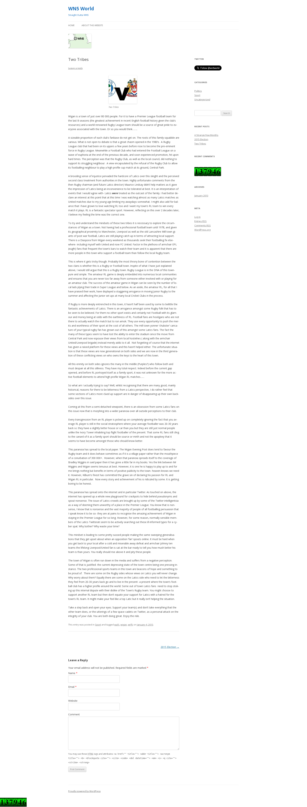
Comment (74, 714)
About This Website (92, 25)
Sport (98, 624)
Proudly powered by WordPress (84, 791)
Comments (202, 225)
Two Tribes (200, 143)
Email (72, 686)
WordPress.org (202, 229)
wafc (116, 624)
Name (72, 673)
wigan (123, 624)
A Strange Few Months (206, 135)
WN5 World (81, 8)
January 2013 (201, 195)
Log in (197, 217)
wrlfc (130, 624)
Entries (200, 221)
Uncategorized (202, 99)
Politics (198, 91)
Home (71, 25)
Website (72, 700)
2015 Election (170, 647)
